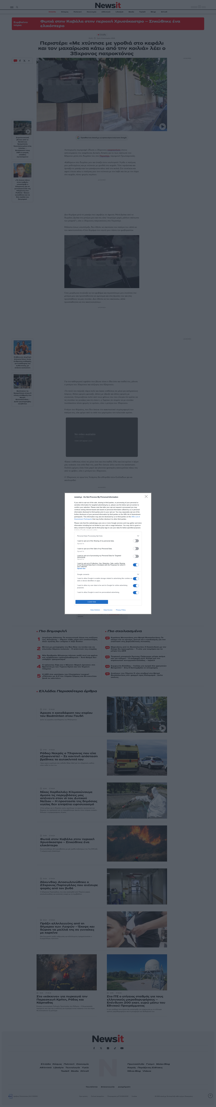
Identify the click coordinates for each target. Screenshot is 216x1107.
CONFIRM (92, 602)
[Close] (147, 497)
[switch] (136, 540)
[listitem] (108, 536)
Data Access (108, 610)
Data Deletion (95, 610)
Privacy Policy (121, 610)
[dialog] (108, 553)
